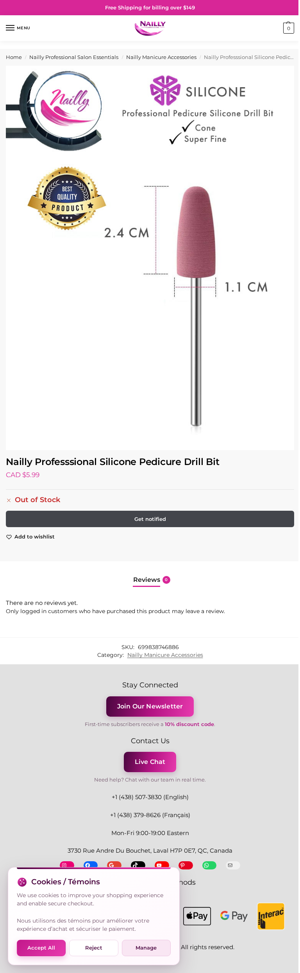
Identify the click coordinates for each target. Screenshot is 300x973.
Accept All (41, 947)
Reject (93, 947)
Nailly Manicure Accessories (161, 57)
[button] (287, 28)
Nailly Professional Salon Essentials (73, 57)
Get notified (150, 519)
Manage (146, 947)
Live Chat (150, 762)
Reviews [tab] (150, 579)
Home (14, 57)
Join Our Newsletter (150, 706)
